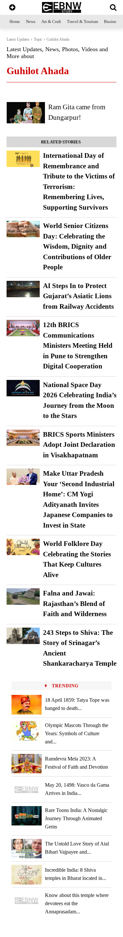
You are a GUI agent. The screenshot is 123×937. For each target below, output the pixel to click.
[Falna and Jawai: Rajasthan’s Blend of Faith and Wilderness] (23, 596)
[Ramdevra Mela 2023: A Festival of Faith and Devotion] (26, 763)
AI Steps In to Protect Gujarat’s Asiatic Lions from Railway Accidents (78, 296)
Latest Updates (18, 39)
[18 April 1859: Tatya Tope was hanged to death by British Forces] (26, 704)
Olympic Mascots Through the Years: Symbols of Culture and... (76, 733)
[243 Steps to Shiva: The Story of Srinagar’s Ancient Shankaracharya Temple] (23, 636)
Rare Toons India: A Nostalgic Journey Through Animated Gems (76, 818)
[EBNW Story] (61, 7)
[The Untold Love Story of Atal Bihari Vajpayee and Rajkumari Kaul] (26, 848)
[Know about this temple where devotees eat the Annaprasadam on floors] (26, 900)
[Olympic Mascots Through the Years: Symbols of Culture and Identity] (26, 730)
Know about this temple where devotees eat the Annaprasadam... (77, 903)
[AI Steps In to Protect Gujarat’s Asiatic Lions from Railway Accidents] (23, 289)
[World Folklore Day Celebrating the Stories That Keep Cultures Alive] (23, 547)
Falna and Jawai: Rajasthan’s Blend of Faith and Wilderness (75, 603)
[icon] (12, 8)
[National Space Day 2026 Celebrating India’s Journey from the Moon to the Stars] (23, 388)
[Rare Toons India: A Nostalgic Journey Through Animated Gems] (26, 815)
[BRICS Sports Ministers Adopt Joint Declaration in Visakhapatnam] (23, 437)
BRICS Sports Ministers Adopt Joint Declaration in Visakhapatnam (79, 444)
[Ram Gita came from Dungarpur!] (26, 112)
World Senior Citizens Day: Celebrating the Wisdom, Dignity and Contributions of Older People (77, 246)
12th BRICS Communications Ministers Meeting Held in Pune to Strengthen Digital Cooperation (78, 345)
